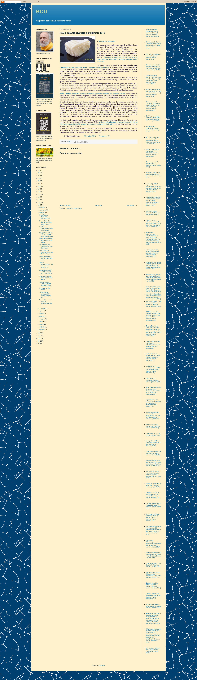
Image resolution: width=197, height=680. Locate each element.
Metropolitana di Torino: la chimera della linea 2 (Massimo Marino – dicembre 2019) (153, 443)
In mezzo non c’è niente (44, 289)
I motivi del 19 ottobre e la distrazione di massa (45, 240)
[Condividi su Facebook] (85, 142)
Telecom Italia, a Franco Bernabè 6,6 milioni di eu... (45, 283)
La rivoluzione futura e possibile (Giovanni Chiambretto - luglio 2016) (153, 650)
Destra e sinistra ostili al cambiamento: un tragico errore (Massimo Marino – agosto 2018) (153, 555)
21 (39, 183)
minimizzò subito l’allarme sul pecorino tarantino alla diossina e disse (92, 94)
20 (39, 186)
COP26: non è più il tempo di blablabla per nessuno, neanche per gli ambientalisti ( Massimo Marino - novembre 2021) (153, 316)
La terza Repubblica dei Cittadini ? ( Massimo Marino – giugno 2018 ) (153, 565)
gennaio (42, 329)
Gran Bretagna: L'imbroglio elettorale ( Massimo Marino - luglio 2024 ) (153, 129)
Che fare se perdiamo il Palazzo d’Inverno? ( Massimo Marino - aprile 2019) (153, 506)
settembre (42, 308)
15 (39, 199)
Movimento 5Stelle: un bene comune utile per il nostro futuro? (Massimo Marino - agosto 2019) (153, 463)
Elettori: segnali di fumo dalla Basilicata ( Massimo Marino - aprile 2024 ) (153, 164)
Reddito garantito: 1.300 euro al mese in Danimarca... (46, 228)
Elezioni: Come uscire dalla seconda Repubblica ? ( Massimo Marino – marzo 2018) (153, 575)
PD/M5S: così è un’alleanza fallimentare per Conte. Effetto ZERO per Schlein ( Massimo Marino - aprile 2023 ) (153, 224)
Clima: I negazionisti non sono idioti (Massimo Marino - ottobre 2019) (153, 453)
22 (39, 181)
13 (39, 205)
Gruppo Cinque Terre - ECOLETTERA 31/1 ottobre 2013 (45, 271)
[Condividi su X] (83, 142)
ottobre (41, 212)
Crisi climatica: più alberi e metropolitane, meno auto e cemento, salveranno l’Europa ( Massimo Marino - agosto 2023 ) (153, 201)
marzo (41, 324)
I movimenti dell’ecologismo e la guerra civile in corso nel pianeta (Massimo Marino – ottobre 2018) (153, 544)
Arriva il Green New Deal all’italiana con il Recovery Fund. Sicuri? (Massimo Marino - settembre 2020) (153, 391)
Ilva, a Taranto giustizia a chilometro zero (45, 216)
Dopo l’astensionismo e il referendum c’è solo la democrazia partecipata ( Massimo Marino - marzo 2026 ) (153, 45)
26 (39, 170)
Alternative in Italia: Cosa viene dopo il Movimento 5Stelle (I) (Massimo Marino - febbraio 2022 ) (153, 304)
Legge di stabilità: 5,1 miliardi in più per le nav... (45, 258)
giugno (41, 316)
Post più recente (65, 205)
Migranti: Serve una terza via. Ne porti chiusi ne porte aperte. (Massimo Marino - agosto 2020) (153, 403)
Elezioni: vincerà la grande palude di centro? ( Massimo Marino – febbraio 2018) (153, 585)
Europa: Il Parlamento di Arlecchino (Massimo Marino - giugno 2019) (153, 485)
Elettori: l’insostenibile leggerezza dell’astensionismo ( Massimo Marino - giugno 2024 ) (152, 153)
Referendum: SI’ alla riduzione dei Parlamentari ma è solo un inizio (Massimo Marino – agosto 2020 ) (153, 415)
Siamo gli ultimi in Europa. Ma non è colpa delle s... (45, 222)
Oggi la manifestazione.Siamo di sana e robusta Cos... (46, 265)
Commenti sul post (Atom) (74, 208)
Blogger (102, 665)
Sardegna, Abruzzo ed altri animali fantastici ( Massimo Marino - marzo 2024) (153, 175)
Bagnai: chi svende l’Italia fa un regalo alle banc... (45, 277)
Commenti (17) (104, 136)
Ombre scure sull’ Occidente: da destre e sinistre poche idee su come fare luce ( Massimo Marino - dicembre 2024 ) (153, 106)
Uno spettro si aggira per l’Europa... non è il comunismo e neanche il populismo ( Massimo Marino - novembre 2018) (153, 530)
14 (39, 202)
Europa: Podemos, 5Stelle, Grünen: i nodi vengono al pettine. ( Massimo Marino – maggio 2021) (153, 357)
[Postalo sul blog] (81, 142)
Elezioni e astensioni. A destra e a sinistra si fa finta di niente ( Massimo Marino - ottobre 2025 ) (153, 67)
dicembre (42, 207)
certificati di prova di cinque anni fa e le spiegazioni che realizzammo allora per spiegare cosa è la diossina (117, 59)
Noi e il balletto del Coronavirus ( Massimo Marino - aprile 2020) (153, 426)
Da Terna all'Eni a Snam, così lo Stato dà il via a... (46, 246)
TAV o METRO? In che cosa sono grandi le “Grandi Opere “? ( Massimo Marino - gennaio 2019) (152, 517)
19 (39, 189)
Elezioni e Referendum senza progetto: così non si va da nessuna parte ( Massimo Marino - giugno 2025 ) (153, 93)
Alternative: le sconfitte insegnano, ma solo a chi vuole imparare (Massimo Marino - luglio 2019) (153, 475)
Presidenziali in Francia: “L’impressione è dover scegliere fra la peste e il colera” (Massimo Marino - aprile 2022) (153, 278)
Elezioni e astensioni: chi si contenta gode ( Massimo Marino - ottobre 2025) (153, 57)
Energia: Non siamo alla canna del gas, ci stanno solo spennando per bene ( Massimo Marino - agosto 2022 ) (153, 265)
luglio (41, 313)
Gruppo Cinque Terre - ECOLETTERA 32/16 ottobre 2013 (46, 234)
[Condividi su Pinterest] (87, 142)
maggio (41, 319)
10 (39, 338)
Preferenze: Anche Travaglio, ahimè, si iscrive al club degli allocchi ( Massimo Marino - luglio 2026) (152, 33)
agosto (41, 311)
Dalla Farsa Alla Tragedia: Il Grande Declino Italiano (46, 252)
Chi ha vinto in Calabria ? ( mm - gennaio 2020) (153, 434)
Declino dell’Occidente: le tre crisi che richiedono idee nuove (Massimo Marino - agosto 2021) (153, 345)
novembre (42, 210)
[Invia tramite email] (78, 142)
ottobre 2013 (91, 136)
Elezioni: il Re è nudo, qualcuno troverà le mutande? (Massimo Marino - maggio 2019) (153, 495)
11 (39, 336)
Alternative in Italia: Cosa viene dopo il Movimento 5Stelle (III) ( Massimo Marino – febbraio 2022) (153, 289)
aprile (41, 321)
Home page (98, 205)
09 (39, 341)
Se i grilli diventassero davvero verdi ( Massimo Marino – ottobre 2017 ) (153, 606)
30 (85, 136)
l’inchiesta (63, 67)
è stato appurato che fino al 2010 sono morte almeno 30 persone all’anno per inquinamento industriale (98, 123)
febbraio (42, 327)
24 (39, 175)
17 (39, 194)
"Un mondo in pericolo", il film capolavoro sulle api (45, 295)
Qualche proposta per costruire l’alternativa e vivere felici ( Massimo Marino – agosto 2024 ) (153, 118)
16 (39, 197)
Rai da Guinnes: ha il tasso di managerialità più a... (45, 302)
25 (39, 173)
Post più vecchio (132, 205)
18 (39, 191)
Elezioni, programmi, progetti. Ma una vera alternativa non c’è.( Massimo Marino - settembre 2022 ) (152, 253)
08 (39, 344)
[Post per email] (74, 141)
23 (39, 178)
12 (39, 333)
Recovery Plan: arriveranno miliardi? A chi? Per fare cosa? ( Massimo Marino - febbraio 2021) (153, 369)
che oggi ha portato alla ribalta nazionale (88, 67)
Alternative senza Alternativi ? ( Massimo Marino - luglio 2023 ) (153, 212)
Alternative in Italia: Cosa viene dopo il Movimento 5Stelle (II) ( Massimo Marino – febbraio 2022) (153, 296)
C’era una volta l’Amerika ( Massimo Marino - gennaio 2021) (153, 380)
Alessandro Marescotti (106, 41)
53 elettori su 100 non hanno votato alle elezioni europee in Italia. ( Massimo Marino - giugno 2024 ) (153, 141)
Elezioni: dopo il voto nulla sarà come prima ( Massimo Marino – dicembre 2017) (153, 596)
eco (42, 11)
